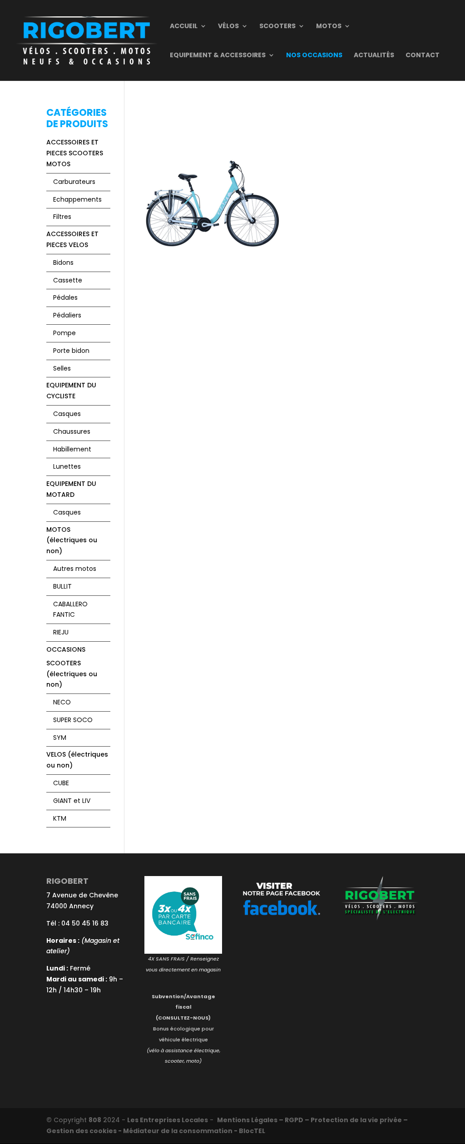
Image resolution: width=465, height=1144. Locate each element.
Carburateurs (74, 181)
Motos (328, 26)
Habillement (72, 449)
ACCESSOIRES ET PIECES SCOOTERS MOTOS (74, 153)
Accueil (184, 26)
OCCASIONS (65, 649)
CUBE (61, 782)
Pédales (65, 297)
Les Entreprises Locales (167, 1119)
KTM (59, 818)
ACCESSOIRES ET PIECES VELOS (72, 239)
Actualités (374, 55)
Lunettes (67, 466)
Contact (423, 55)
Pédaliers (67, 315)
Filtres (62, 216)
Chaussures (71, 431)
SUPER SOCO (73, 719)
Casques (67, 413)
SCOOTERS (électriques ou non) (71, 674)
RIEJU (61, 632)
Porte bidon (71, 350)
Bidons (63, 262)
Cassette (67, 280)
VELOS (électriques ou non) (77, 760)
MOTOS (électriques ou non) (71, 540)
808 (95, 1119)
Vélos (228, 26)
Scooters (277, 26)
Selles (62, 368)
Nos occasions (314, 55)
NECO (62, 702)
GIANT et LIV (71, 800)
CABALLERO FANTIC (70, 609)
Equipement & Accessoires (218, 55)
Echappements (77, 199)
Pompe (64, 332)
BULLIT (62, 586)
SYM (59, 737)
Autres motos (74, 568)
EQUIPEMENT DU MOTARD (71, 489)
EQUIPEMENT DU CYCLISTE (71, 391)
